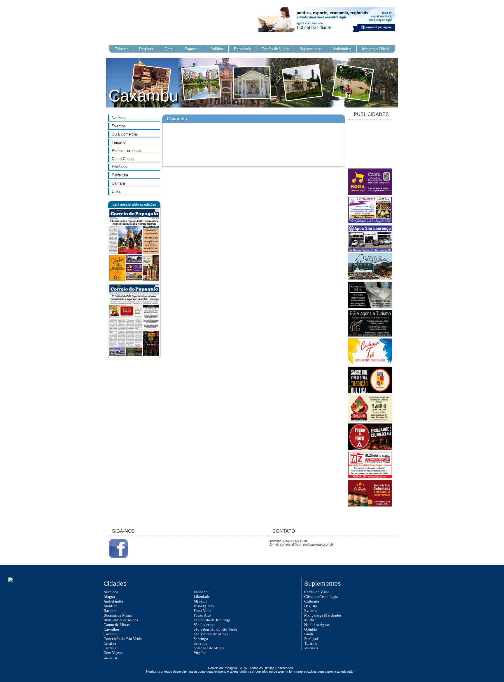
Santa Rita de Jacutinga (212, 620)
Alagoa (109, 596)
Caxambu (111, 634)
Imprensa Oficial (376, 49)
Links (116, 191)
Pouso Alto (202, 615)
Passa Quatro (204, 606)
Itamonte (111, 657)
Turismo (118, 142)
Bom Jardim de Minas (121, 620)
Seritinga (201, 638)
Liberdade (202, 596)
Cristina (110, 643)
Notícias (119, 118)
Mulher (310, 620)
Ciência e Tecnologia (321, 596)
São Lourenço (205, 624)
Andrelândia (113, 601)
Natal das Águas (317, 624)
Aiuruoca (111, 592)
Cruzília (110, 648)
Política (216, 49)
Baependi (111, 610)
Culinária (311, 601)
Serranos (200, 643)
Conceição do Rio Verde (123, 638)
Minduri (200, 601)
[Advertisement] (370, 144)
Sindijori (311, 638)
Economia (242, 49)
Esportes (192, 49)
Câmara (118, 183)
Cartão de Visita (275, 49)
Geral (169, 49)
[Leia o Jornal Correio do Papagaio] (134, 279)
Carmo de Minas (117, 624)
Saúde (309, 634)
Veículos (311, 648)
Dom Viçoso (113, 652)
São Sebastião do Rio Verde (215, 629)
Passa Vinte (202, 610)
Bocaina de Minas (118, 615)
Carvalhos (112, 629)
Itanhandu (202, 592)
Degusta (310, 606)
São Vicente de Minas (211, 634)
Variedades (341, 49)
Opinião (310, 629)
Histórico (119, 167)
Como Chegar (123, 159)
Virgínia (200, 652)
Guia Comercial (125, 134)
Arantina (110, 606)
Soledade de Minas (209, 648)
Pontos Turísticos (127, 150)
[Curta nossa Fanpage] (117, 556)
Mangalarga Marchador (322, 615)
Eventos (119, 126)
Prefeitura (120, 175)
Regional (146, 49)
